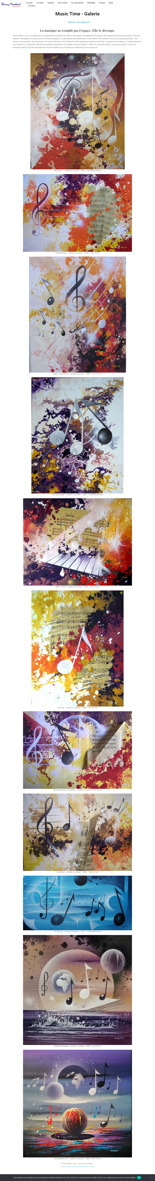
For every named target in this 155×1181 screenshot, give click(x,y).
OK (139, 1177)
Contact (91, 1166)
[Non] (151, 1177)
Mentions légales (66, 1166)
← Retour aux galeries (77, 22)
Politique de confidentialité (80, 1166)
